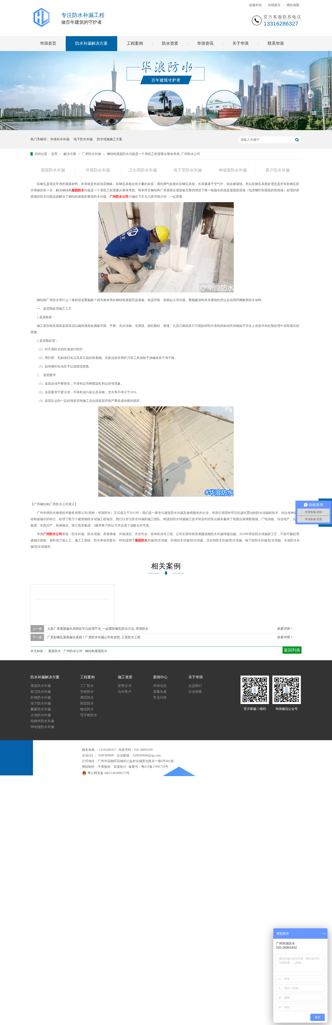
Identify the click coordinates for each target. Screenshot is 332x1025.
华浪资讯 (205, 43)
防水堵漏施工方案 (109, 139)
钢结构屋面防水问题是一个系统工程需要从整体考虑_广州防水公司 (153, 154)
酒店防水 (87, 697)
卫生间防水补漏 (143, 170)
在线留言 (274, 5)
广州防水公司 (119, 196)
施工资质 (125, 677)
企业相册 (195, 691)
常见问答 (160, 697)
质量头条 (160, 691)
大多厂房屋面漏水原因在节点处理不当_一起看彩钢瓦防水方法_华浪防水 (97, 628)
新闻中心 (160, 677)
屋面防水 (78, 190)
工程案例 (135, 43)
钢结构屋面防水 (96, 651)
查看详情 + (284, 628)
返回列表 (292, 650)
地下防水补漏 (83, 139)
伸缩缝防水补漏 (232, 170)
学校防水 (87, 691)
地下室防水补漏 (187, 170)
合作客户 (124, 691)
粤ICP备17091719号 (154, 766)
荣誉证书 (124, 686)
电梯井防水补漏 (42, 721)
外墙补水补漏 (59, 139)
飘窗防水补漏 (40, 709)
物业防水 (87, 709)
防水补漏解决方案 (91, 43)
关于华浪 (240, 43)
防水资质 (170, 43)
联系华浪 (276, 43)
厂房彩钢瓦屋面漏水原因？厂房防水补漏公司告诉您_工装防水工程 (93, 637)
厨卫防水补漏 (40, 691)
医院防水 (87, 703)
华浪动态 (160, 686)
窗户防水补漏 (277, 170)
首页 (54, 154)
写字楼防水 (88, 715)
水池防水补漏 (40, 715)
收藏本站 (255, 5)
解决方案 (70, 154)
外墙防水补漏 (98, 170)
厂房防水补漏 (92, 154)
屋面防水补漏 (53, 170)
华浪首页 (48, 43)
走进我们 (195, 686)
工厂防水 (87, 686)
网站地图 (293, 5)
